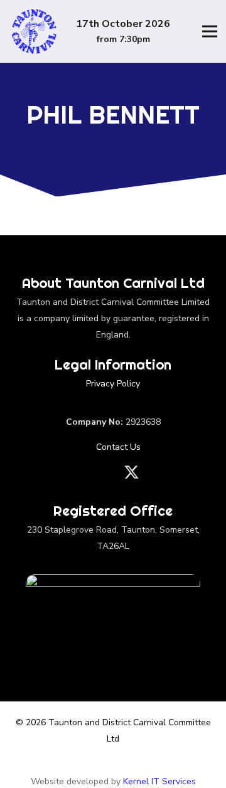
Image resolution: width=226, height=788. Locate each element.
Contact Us (117, 447)
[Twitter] (131, 472)
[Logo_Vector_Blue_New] (34, 31)
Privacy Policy (113, 384)
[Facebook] (93, 472)
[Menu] (209, 31)
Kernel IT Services (159, 781)
